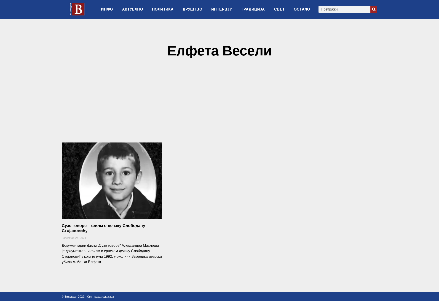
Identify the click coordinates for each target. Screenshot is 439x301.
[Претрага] (373, 9)
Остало (302, 9)
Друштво (192, 9)
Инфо (107, 9)
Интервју (221, 9)
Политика (163, 9)
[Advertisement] (219, 102)
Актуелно (132, 9)
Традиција (253, 9)
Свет (279, 9)
